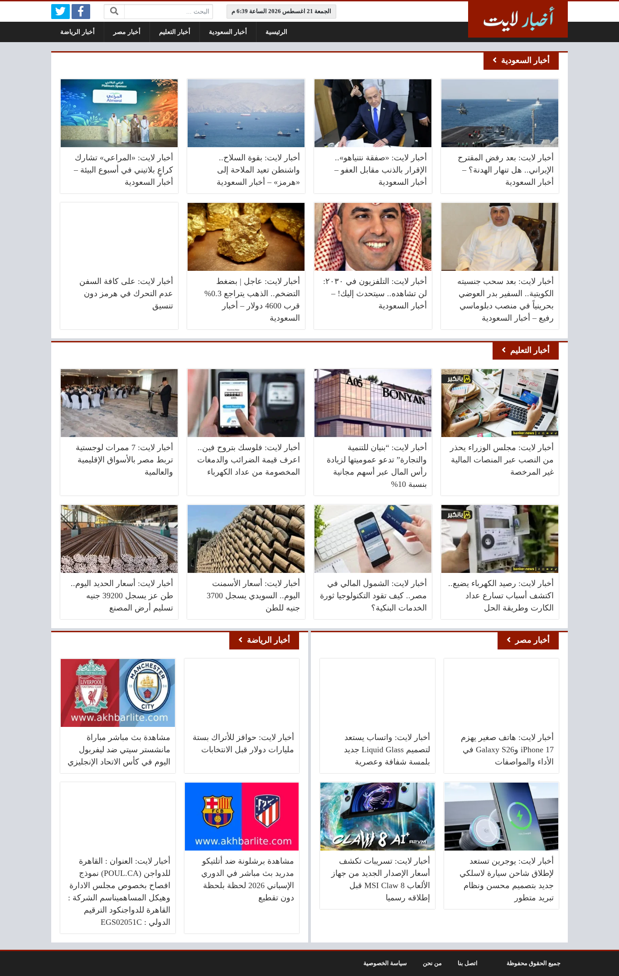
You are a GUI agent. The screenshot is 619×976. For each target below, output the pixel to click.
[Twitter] (60, 11)
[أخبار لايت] (518, 19)
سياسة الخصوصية (385, 963)
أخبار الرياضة (77, 32)
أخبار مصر (126, 32)
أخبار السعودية (228, 32)
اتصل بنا (468, 963)
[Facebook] (81, 11)
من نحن (432, 963)
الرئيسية (276, 32)
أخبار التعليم (174, 32)
